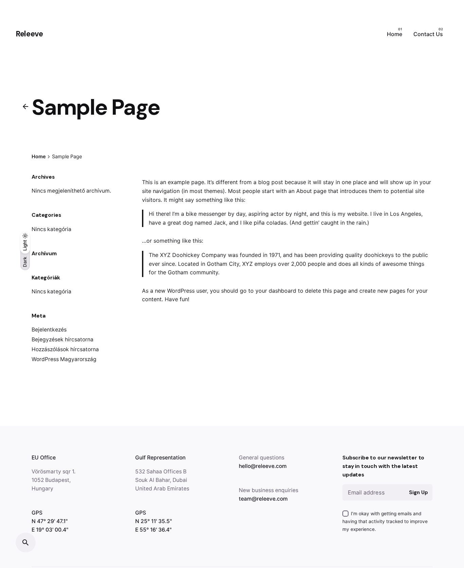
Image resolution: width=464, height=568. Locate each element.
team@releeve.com (263, 499)
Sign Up (418, 492)
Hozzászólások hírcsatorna (65, 349)
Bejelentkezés (49, 329)
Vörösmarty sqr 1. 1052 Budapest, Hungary (53, 480)
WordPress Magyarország (64, 359)
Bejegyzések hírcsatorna (62, 339)
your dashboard (275, 290)
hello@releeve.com (263, 466)
